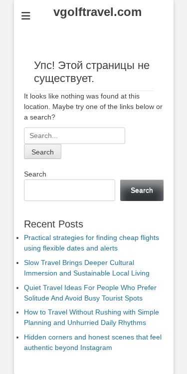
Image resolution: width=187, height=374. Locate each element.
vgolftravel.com (97, 11)
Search (35, 174)
